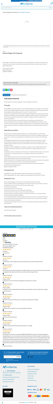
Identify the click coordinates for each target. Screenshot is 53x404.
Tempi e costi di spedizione (33, 369)
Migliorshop (26, 402)
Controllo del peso (14, 12)
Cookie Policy (30, 378)
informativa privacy (16, 359)
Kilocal (4, 51)
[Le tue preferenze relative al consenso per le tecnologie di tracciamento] (2, 402)
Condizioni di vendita (32, 373)
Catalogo (8, 12)
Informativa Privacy (32, 380)
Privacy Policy (31, 376)
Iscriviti (18, 356)
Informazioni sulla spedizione (18, 95)
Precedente (5, 247)
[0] (51, 4)
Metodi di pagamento (32, 371)
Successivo (10, 247)
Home (4, 12)
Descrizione (6, 95)
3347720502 (11, 371)
